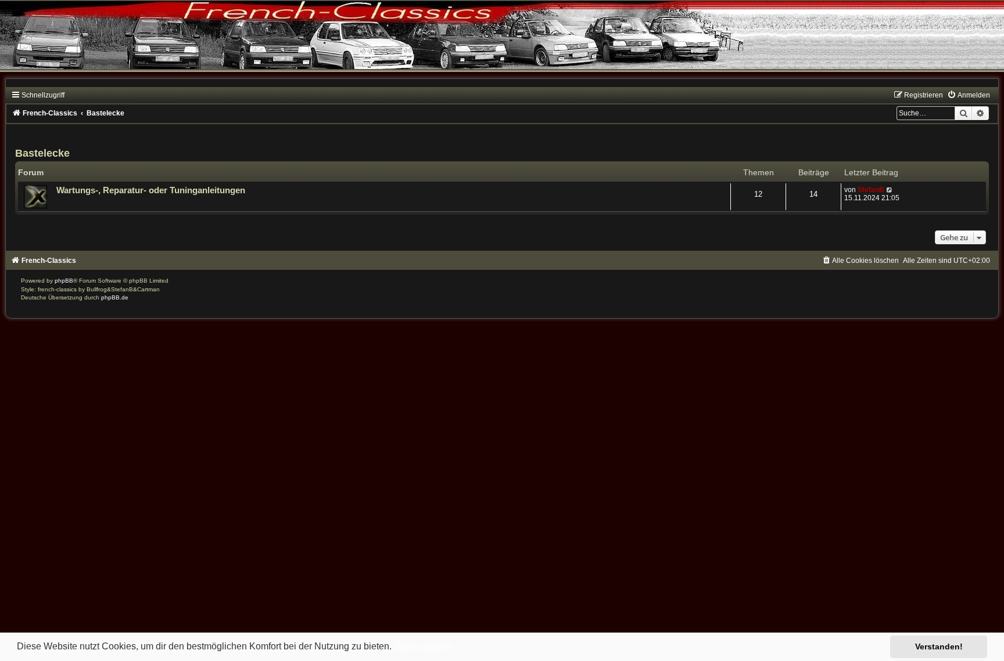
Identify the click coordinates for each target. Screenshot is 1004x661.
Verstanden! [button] (939, 646)
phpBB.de (114, 297)
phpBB (64, 280)
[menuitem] (968, 95)
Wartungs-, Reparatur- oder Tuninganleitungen (150, 190)
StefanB (871, 190)
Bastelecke (42, 153)
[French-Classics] (502, 43)
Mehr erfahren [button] (424, 646)
